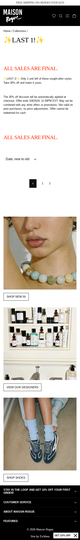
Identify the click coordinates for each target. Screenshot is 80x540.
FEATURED (10, 521)
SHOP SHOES (16, 477)
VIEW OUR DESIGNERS (22, 387)
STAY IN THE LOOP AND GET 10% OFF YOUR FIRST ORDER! (36, 491)
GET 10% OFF (63, 535)
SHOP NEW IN (16, 296)
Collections (19, 31)
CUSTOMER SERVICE (17, 502)
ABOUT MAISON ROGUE (19, 511)
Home (6, 31)
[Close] (75, 535)
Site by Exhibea (40, 536)
